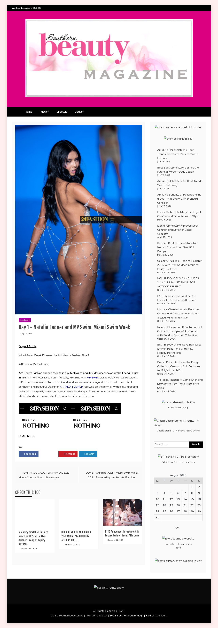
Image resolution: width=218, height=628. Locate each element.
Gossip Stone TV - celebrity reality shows (178, 430)
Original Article (27, 346)
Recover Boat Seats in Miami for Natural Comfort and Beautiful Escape (177, 247)
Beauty (79, 111)
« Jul (177, 527)
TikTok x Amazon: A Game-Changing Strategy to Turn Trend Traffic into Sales (180, 384)
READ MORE (27, 436)
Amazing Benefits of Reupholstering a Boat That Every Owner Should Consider (179, 198)
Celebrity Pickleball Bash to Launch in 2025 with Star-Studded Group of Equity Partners (180, 265)
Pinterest (69, 453)
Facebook (29, 453)
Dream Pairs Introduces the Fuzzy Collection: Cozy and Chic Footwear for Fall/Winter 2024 (179, 366)
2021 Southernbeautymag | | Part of (74, 615)
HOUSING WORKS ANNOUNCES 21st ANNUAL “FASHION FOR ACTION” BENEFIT (76, 536)
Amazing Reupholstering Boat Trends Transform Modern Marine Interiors (177, 154)
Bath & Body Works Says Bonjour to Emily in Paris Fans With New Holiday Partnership (179, 348)
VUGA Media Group (178, 407)
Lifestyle (62, 111)
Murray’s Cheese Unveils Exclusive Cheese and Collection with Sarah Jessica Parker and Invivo (178, 313)
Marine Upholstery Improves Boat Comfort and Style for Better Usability (177, 229)
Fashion (44, 111)
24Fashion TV (169, 462)
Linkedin (89, 453)
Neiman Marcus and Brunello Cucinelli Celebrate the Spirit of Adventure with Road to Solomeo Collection (179, 331)
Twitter (49, 453)
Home (28, 111)
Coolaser (102, 615)
